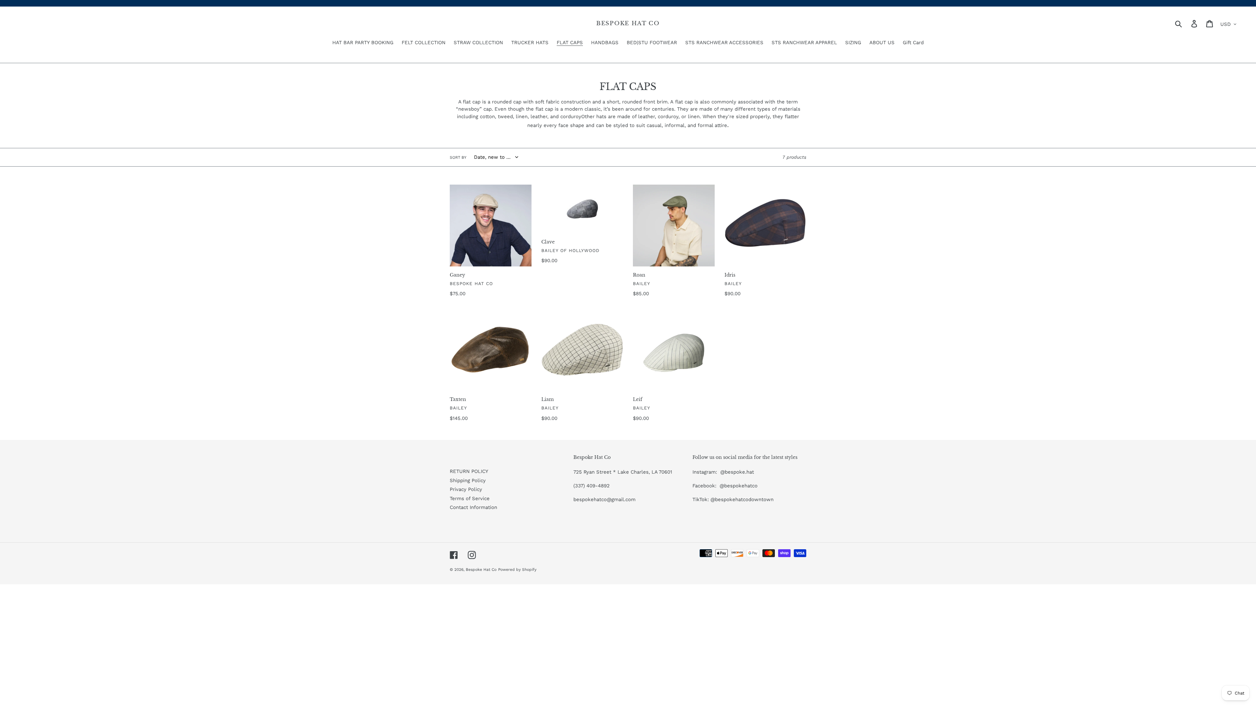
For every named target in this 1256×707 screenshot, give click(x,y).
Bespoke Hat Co (628, 23)
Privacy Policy (466, 489)
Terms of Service (470, 498)
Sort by (458, 157)
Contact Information (473, 507)
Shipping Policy (468, 480)
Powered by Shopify (517, 569)
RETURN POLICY (469, 471)
